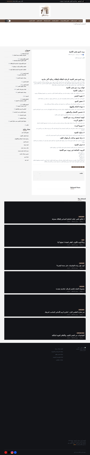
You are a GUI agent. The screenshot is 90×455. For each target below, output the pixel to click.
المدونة (27, 96)
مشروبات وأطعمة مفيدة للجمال (20, 55)
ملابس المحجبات (23, 115)
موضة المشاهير (23, 118)
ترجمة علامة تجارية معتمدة (23, 151)
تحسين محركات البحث (24, 154)
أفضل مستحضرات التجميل (21, 100)
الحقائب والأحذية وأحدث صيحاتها (19, 66)
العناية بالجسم (26, 81)
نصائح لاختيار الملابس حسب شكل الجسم (18, 121)
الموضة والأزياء (74, 20)
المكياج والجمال (55, 20)
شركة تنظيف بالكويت (24, 135)
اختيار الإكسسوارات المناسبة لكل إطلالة (18, 63)
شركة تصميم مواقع (59, 354)
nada (82, 54)
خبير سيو (27, 160)
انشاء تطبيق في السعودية (58, 357)
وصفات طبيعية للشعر (22, 92)
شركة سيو (26, 157)
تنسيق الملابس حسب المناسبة (20, 112)
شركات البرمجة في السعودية (57, 351)
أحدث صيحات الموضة (22, 106)
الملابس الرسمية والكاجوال (20, 109)
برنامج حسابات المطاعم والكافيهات (21, 138)
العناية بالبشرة (32, 20)
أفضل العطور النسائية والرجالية (20, 60)
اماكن (27, 125)
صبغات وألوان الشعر (22, 86)
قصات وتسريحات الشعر (21, 89)
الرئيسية (80, 20)
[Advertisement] (45, 36)
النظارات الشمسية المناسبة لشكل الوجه (18, 69)
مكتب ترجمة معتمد (24, 148)
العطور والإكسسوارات (64, 20)
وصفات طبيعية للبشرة (21, 78)
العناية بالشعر (39, 20)
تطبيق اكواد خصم (25, 132)
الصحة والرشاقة (47, 20)
